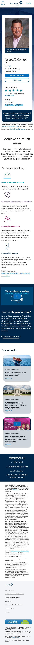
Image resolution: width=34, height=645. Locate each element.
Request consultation (17, 75)
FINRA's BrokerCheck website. (10, 126)
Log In (29, 3)
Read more (8, 378)
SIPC (18, 637)
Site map (7, 612)
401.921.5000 (9, 102)
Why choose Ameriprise (11, 337)
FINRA (13, 637)
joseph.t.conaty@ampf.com (14, 105)
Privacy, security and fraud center (13, 605)
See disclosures (9, 95)
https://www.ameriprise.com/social (20, 551)
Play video (8, 444)
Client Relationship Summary (17, 129)
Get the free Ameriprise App (18, 621)
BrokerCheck (16, 489)
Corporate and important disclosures (14, 594)
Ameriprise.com (9, 590)
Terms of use (8, 601)
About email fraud (9, 608)
